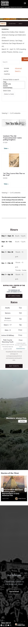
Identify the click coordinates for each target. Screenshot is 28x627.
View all (3, 23)
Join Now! (22, 421)
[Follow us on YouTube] (8, 625)
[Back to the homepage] (5, 3)
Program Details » (20, 348)
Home (2, 7)
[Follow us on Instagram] (6, 625)
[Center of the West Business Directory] (20, 624)
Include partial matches (7, 71)
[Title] (14, 82)
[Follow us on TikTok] (4, 625)
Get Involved (14, 591)
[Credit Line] (14, 84)
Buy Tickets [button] (14, 366)
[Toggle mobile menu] (25, 3)
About (20, 23)
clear (20, 52)
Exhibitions (12, 23)
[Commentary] (14, 88)
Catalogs (7, 7)
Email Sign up (6, 623)
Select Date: (7, 91)
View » (6, 148)
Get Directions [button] (14, 296)
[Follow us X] (11, 625)
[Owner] (14, 86)
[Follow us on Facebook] (1, 625)
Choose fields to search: (11, 79)
